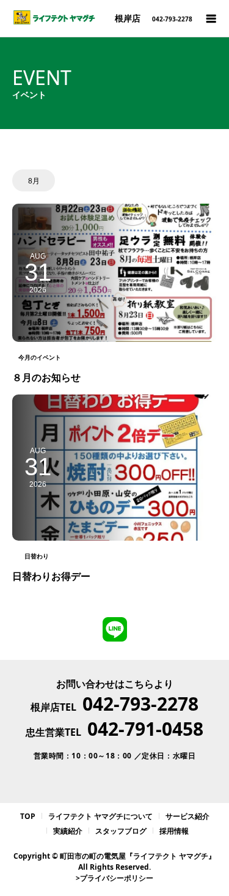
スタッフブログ (121, 831)
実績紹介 (67, 831)
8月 (34, 181)
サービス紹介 (187, 816)
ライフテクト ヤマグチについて (100, 816)
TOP (27, 816)
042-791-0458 (145, 728)
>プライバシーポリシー (114, 878)
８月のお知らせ (46, 377)
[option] (33, 180)
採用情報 (174, 831)
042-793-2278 (140, 703)
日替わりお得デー (51, 576)
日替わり (36, 556)
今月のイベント (39, 357)
